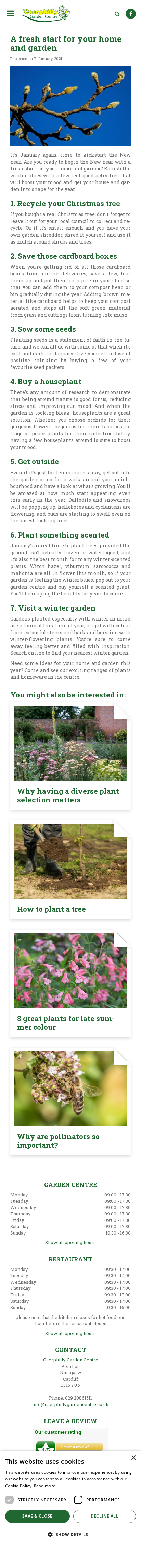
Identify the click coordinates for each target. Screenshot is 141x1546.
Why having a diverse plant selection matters (68, 795)
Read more (45, 1486)
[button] (70, 1534)
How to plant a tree (51, 909)
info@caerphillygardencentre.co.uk (70, 1404)
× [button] (133, 1458)
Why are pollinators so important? (58, 1141)
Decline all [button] (104, 1516)
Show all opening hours (70, 1242)
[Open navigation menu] (11, 13)
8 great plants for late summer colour (66, 1023)
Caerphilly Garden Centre (70, 1360)
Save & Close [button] (37, 1516)
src (117, 13)
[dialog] (70, 1498)
